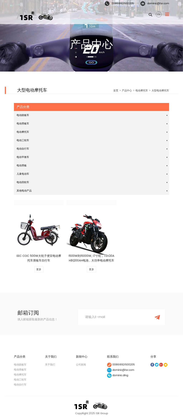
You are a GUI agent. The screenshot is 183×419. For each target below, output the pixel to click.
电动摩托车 (141, 91)
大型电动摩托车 (160, 91)
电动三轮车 (23, 140)
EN (158, 14)
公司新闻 (81, 365)
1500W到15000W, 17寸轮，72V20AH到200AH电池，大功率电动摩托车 (91, 258)
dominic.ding (120, 375)
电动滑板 (22, 165)
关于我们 (50, 365)
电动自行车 (23, 149)
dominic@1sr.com (158, 3)
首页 (115, 91)
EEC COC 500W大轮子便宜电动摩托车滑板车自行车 (39, 258)
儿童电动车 (23, 174)
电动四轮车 (23, 182)
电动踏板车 (23, 115)
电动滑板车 (23, 124)
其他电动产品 (24, 191)
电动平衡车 (23, 157)
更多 (38, 269)
